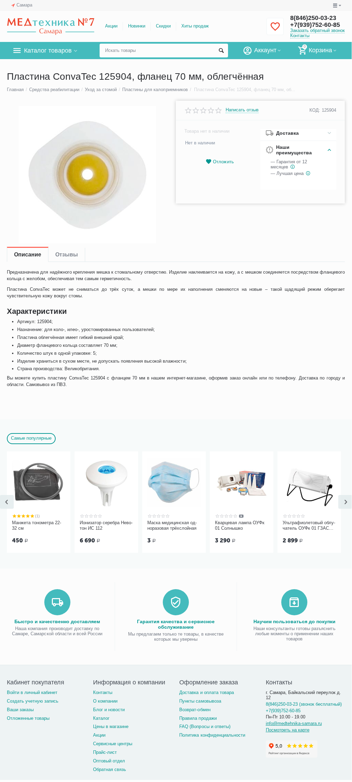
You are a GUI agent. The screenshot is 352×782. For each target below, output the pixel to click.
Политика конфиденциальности (212, 735)
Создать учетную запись (32, 701)
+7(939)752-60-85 (315, 24)
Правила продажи (197, 718)
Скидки (163, 26)
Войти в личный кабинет (32, 692)
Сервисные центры (112, 743)
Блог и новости (109, 709)
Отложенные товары (28, 718)
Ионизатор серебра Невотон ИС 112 (106, 525)
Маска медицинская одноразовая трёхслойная (172, 525)
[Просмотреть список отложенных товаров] (275, 30)
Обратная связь (109, 769)
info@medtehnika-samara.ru (294, 723)
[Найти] (221, 50)
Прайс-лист (105, 752)
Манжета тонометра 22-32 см (36, 525)
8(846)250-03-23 (313, 17)
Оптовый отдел (109, 760)
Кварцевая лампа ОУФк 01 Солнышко (239, 525)
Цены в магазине (110, 726)
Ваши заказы (20, 709)
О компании (105, 701)
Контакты (299, 35)
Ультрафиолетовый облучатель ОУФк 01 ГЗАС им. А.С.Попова (309, 525)
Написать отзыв (242, 110)
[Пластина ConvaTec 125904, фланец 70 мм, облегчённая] (87, 174)
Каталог (101, 718)
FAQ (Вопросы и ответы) (204, 726)
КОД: (314, 110)
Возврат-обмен (194, 709)
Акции (111, 26)
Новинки (136, 26)
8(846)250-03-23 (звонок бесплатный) (304, 704)
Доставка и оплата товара (206, 692)
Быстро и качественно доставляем (57, 621)
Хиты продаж (195, 26)
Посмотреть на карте (287, 730)
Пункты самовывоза (200, 701)
